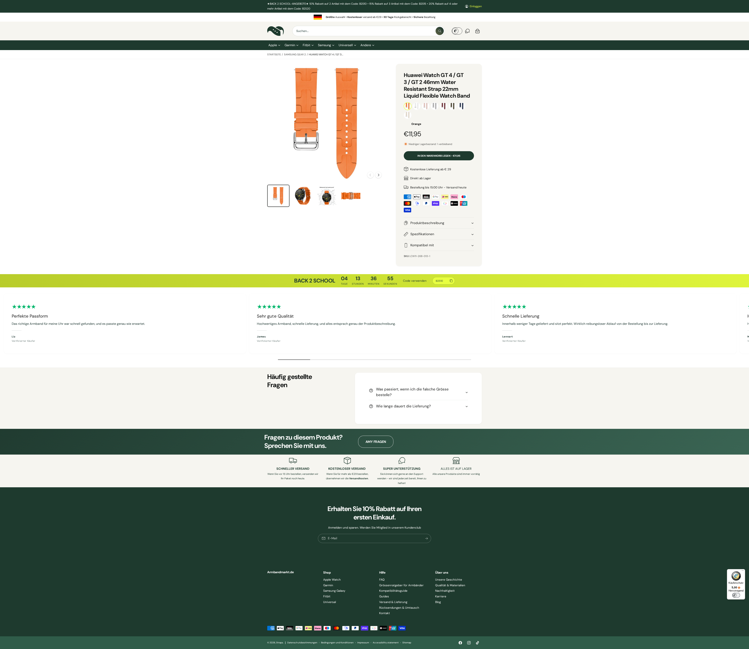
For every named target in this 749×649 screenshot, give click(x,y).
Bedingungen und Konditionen (337, 642)
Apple (272, 45)
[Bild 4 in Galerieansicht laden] (351, 196)
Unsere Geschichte (448, 580)
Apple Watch (332, 580)
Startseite (274, 54)
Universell (346, 45)
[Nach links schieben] (370, 175)
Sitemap (406, 642)
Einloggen (476, 6)
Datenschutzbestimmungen (302, 642)
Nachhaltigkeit (445, 591)
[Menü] (742, 571)
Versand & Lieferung (393, 602)
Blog (438, 602)
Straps (279, 642)
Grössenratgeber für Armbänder (401, 585)
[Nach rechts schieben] (378, 175)
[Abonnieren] (426, 538)
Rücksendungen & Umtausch (399, 608)
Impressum (363, 642)
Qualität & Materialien (450, 585)
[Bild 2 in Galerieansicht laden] (302, 196)
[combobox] (368, 31)
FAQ (382, 580)
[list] (374, 17)
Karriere (440, 596)
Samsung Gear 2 (295, 54)
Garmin (290, 45)
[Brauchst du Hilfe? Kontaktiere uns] (467, 31)
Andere (365, 45)
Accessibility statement (385, 642)
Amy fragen (376, 442)
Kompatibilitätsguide (393, 591)
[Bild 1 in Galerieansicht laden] (278, 196)
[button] (274, 45)
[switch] (736, 595)
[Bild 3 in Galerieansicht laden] (327, 196)
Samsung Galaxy (334, 591)
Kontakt (384, 613)
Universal (329, 602)
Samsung (324, 45)
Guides (384, 596)
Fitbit (306, 45)
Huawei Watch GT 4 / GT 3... (326, 54)
